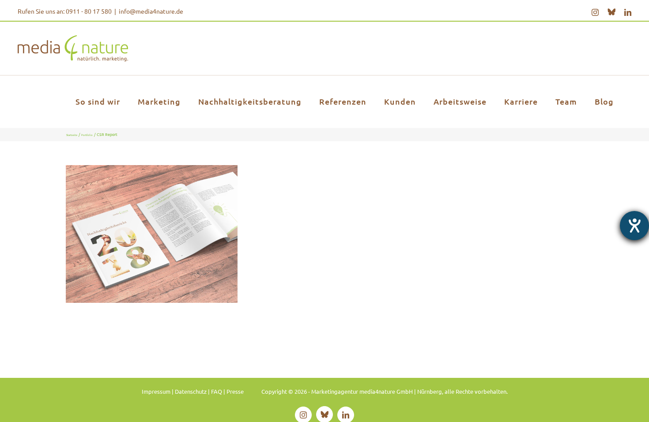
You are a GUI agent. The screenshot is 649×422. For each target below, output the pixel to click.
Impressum (156, 391)
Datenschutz (191, 391)
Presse (235, 391)
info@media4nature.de (151, 11)
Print (170, 256)
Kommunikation (145, 256)
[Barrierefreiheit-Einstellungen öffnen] (634, 225)
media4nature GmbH (151, 219)
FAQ (216, 391)
